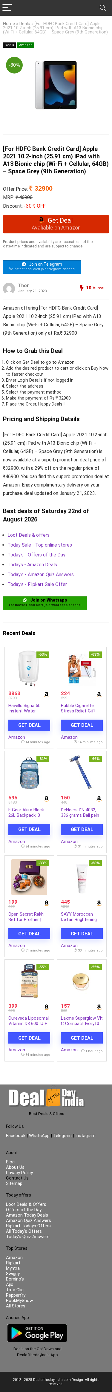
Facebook (16, 1135)
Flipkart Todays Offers (28, 1226)
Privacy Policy (19, 1172)
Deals (24, 23)
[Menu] (7, 8)
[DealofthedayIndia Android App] (37, 1327)
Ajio (9, 1284)
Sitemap (14, 1183)
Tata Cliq (15, 1289)
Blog (10, 1162)
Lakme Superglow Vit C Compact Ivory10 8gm (82, 1023)
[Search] (103, 8)
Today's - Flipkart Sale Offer (37, 584)
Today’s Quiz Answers (28, 1236)
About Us (15, 1167)
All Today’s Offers (24, 1231)
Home (9, 23)
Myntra (13, 1268)
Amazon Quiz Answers (28, 1220)
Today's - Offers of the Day (36, 555)
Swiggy (13, 1273)
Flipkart (13, 1263)
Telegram (62, 1135)
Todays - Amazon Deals (32, 564)
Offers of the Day (24, 1209)
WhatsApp (39, 1135)
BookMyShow (19, 1300)
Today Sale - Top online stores (39, 545)
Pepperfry (15, 1295)
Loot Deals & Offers (26, 1204)
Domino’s (15, 1279)
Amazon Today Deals (27, 1215)
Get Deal (29, 725)
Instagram (85, 1135)
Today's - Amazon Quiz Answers (40, 574)
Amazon (26, 45)
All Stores (15, 1306)
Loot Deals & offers (28, 535)
